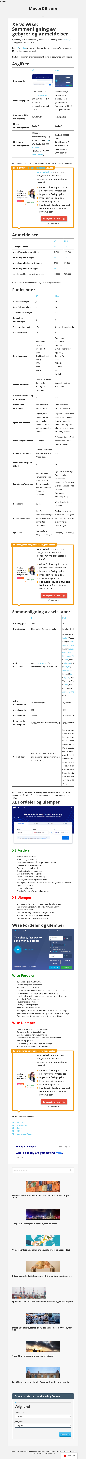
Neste (64, 1434)
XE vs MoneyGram (19, 1125)
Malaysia (66, 667)
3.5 (55, 268)
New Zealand (37, 154)
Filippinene (67, 670)
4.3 (55, 246)
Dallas (65, 638)
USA (47, 140)
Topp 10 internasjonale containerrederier (33, 1356)
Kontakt (23, 1451)
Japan (65, 659)
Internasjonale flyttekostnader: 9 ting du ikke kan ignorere (42, 1276)
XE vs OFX (16, 1131)
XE (18, 48)
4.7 (65, 268)
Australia (42, 663)
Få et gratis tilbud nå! (52, 219)
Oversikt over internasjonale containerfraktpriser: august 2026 (41, 1196)
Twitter (72, 1451)
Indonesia (67, 663)
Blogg (13, 1451)
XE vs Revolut (17, 1122)
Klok (24, 48)
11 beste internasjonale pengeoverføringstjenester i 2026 (41, 1249)
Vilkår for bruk (55, 1451)
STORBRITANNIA (39, 95)
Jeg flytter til (19, 1422)
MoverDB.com (43, 8)
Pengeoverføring (36, 167)
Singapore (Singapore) (71, 656)
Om (17, 1451)
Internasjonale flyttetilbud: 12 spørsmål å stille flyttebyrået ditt (42, 1328)
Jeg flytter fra (19, 1412)
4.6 (65, 257)
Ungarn (66, 677)
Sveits (65, 684)
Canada (35, 147)
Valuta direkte (44, 172)
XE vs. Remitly (17, 1128)
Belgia (72, 674)
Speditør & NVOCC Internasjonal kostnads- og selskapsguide (42, 1301)
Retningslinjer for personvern (38, 1451)
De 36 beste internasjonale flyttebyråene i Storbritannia (40, 1382)
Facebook (65, 1451)
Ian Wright (67, 39)
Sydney (72, 692)
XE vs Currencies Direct (21, 1134)
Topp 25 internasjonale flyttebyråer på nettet (35, 1223)
